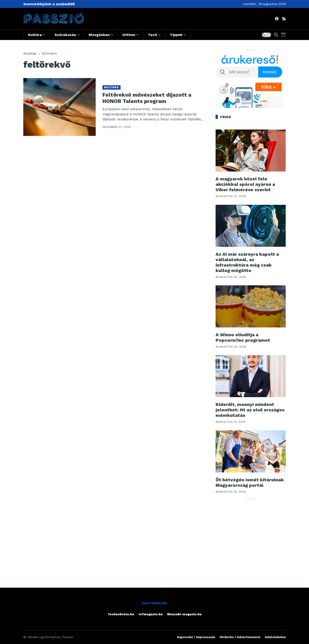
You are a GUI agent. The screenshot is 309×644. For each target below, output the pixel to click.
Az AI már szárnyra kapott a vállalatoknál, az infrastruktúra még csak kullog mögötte (247, 262)
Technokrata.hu (121, 614)
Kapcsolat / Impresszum (196, 637)
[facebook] (276, 18)
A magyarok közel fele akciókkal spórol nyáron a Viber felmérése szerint (245, 184)
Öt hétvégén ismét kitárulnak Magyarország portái (250, 482)
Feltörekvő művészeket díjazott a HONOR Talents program (146, 98)
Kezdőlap (29, 53)
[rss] (284, 18)
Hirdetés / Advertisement (240, 637)
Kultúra (111, 87)
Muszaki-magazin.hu (184, 614)
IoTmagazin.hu (151, 614)
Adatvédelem (275, 637)
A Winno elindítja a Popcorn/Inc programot (243, 337)
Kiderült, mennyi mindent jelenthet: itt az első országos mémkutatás (250, 410)
